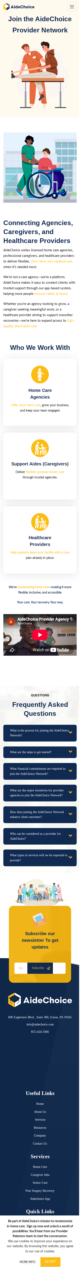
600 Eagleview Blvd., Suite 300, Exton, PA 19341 (40, 1017)
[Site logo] (18, 6)
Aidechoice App (40, 1198)
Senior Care (40, 1182)
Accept (50, 1261)
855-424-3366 (40, 1031)
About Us (40, 1112)
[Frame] (40, 1000)
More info (28, 1262)
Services (40, 1119)
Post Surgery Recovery (40, 1190)
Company (40, 1135)
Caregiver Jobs (40, 1175)
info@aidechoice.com (40, 1024)
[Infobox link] (40, 392)
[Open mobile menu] (72, 6)
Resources (40, 1127)
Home (40, 1103)
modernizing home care (33, 587)
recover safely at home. (51, 294)
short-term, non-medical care (51, 261)
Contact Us (40, 1143)
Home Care (40, 1167)
